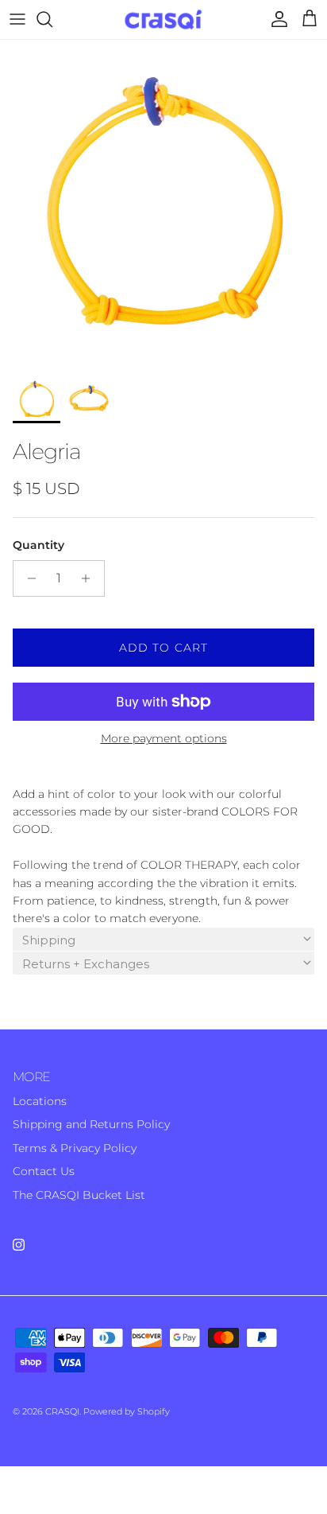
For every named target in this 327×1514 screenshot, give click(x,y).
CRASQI (62, 1411)
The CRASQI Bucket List (79, 1195)
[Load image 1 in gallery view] (163, 204)
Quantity (38, 545)
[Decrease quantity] (27, 578)
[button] (163, 939)
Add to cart (163, 647)
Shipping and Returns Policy (91, 1124)
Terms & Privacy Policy (75, 1148)
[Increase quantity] (90, 578)
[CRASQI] (164, 19)
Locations (40, 1101)
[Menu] (17, 19)
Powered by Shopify (126, 1411)
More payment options (164, 738)
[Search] (52, 19)
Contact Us (44, 1171)
